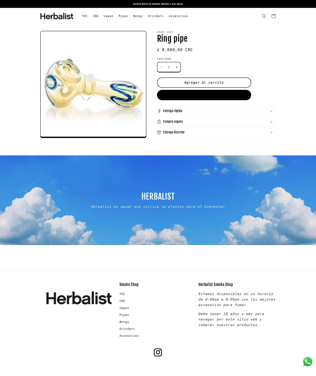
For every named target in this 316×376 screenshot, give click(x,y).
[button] (264, 16)
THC (122, 294)
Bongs (124, 322)
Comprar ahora (204, 95)
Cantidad (164, 58)
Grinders (127, 328)
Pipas (124, 315)
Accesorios (129, 335)
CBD (122, 301)
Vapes (124, 308)
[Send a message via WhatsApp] (307, 361)
